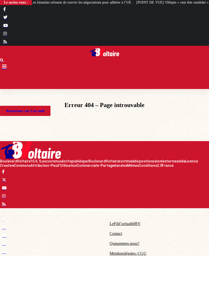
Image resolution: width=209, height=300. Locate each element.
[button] (104, 80)
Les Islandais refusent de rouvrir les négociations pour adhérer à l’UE (81, 2)
